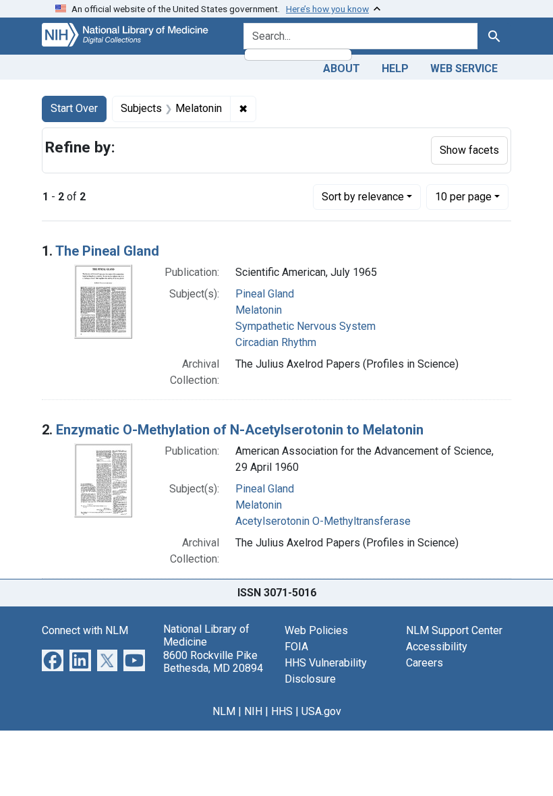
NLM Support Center (454, 630)
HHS (282, 711)
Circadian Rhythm (275, 342)
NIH (253, 711)
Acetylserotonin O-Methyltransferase (323, 521)
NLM (223, 711)
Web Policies (316, 630)
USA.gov (321, 711)
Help (395, 68)
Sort (363, 196)
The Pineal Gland (107, 251)
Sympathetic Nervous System (305, 326)
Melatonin (258, 310)
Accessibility (436, 646)
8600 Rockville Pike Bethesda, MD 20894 (213, 662)
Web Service (464, 68)
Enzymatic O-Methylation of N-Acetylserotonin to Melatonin (240, 430)
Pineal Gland (264, 293)
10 (463, 196)
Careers (424, 662)
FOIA (296, 646)
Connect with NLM (85, 630)
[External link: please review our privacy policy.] (52, 659)
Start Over (74, 108)
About (341, 68)
